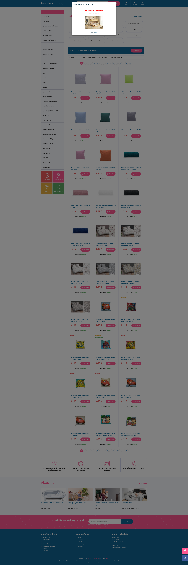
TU (96, 33)
